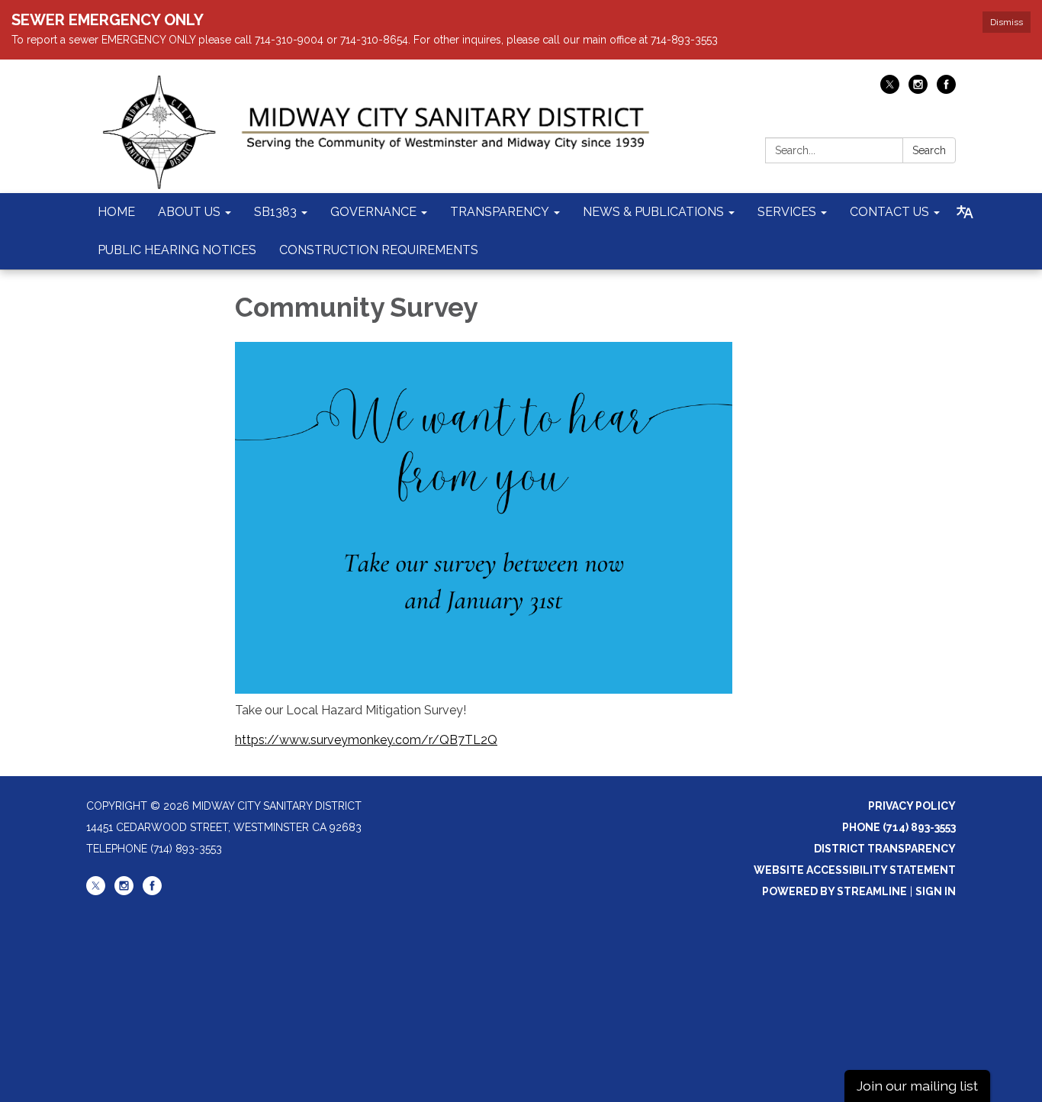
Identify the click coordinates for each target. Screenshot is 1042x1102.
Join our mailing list (917, 1086)
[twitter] (889, 89)
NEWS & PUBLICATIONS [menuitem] (653, 212)
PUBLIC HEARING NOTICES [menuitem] (177, 250)
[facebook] (946, 89)
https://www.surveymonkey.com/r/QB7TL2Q (366, 740)
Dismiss (1006, 22)
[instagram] (918, 89)
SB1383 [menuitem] (275, 212)
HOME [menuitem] (116, 212)
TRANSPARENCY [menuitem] (499, 212)
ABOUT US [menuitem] (189, 212)
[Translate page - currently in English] (965, 212)
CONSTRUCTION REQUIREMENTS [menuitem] (378, 250)
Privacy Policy (912, 806)
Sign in (935, 891)
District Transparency (885, 849)
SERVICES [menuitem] (786, 212)
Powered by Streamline (834, 891)
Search (929, 150)
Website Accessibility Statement (855, 870)
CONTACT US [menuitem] (889, 212)
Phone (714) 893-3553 (899, 827)
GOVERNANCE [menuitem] (373, 212)
